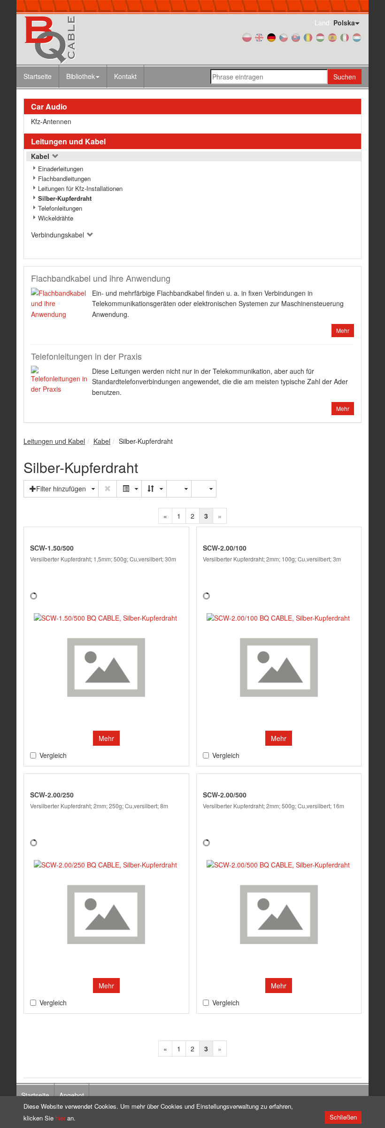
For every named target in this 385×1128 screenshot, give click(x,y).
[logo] (75, 39)
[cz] (283, 36)
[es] (332, 36)
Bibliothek (80, 76)
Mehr (342, 330)
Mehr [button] (106, 738)
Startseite (37, 76)
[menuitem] (83, 76)
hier (60, 1117)
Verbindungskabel (58, 234)
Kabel (41, 156)
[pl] (247, 36)
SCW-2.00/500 (224, 794)
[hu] (320, 36)
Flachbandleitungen (64, 178)
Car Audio (49, 106)
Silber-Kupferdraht (65, 198)
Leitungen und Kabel (68, 141)
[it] (344, 36)
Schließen (343, 1116)
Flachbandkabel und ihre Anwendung (100, 278)
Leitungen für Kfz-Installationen (80, 188)
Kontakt (125, 76)
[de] (271, 36)
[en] (259, 36)
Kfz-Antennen (51, 121)
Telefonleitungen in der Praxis (86, 356)
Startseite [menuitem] (35, 1095)
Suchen (344, 76)
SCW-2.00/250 (52, 794)
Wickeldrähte (55, 217)
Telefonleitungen (60, 208)
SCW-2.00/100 (224, 547)
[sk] (295, 36)
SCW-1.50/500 (52, 547)
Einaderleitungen (60, 168)
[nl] (357, 36)
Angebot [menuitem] (71, 1095)
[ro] (308, 36)
